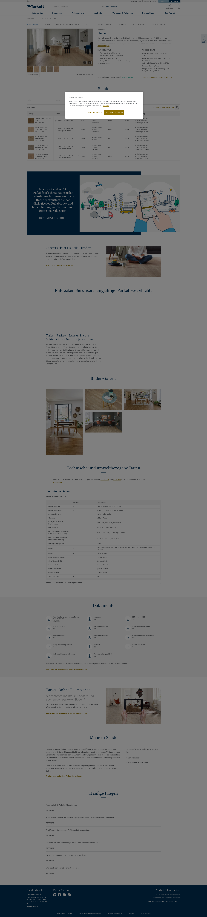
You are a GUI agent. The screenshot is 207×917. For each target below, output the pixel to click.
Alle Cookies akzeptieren (114, 112)
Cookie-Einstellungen (94, 112)
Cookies (106, 106)
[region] (104, 105)
